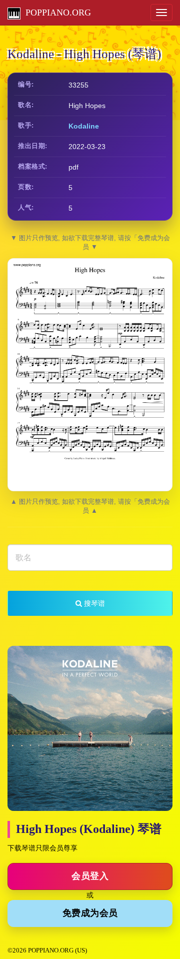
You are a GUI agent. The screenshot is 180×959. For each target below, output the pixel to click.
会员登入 (90, 876)
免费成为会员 (90, 913)
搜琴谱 (93, 603)
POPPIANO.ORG (55, 13)
